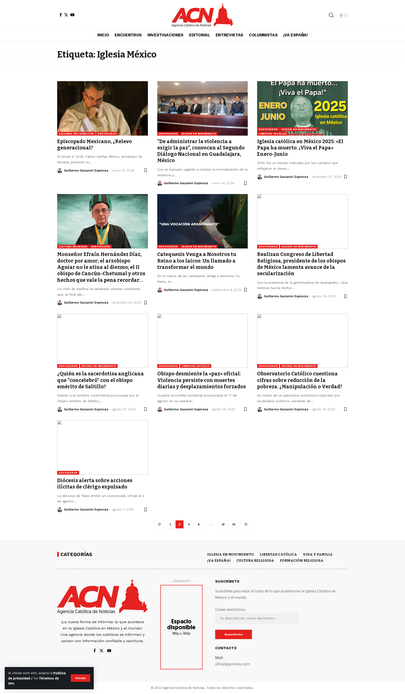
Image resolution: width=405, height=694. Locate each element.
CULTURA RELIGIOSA (73, 246)
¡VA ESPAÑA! (219, 560)
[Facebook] (60, 15)
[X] (66, 15)
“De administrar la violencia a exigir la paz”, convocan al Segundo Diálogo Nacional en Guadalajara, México (201, 151)
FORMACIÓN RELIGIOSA (301, 560)
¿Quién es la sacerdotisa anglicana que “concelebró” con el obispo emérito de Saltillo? (100, 380)
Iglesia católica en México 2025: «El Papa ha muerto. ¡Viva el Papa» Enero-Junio (300, 147)
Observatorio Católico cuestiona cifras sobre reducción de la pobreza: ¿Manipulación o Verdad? (299, 380)
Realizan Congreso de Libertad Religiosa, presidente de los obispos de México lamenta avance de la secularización (301, 264)
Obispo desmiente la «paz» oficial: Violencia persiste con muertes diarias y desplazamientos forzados (201, 380)
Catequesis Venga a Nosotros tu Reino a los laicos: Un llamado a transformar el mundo (196, 260)
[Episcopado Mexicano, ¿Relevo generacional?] (102, 108)
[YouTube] (72, 15)
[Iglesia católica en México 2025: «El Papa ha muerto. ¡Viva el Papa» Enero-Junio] (302, 108)
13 (223, 524)
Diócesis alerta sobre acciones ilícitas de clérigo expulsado (94, 483)
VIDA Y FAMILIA (318, 554)
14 (234, 524)
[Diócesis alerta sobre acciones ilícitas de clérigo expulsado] (102, 447)
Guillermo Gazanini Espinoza (86, 170)
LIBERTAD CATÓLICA (273, 133)
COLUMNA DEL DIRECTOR (76, 133)
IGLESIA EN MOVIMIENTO (199, 133)
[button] (80, 678)
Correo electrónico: (230, 609)
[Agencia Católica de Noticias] (202, 15)
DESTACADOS (107, 133)
